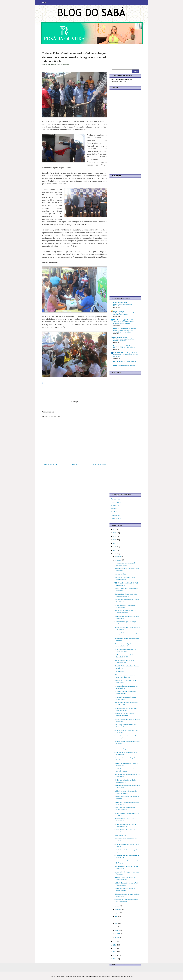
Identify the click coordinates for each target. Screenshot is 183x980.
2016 (115, 948)
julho (116, 916)
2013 (115, 959)
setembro (118, 909)
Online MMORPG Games (102, 976)
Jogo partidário (118, 671)
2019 (115, 553)
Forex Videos (77, 976)
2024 (115, 536)
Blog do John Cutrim (120, 337)
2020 (115, 550)
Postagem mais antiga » (99, 464)
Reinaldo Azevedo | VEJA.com (123, 346)
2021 (115, 547)
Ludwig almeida (116, 518)
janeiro (117, 937)
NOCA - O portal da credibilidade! (124, 365)
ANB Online (114, 509)
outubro (117, 906)
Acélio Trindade (116, 502)
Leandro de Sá (115, 515)
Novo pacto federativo (121, 835)
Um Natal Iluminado (120, 574)
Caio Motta (114, 512)
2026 (115, 529)
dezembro (118, 556)
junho (117, 920)
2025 (115, 533)
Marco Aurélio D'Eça (120, 302)
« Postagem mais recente (50, 464)
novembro (118, 560)
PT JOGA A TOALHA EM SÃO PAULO (123, 347)
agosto (117, 913)
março (117, 930)
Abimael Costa (115, 499)
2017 (115, 945)
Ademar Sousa (115, 505)
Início (44, 2)
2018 (115, 941)
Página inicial (75, 464)
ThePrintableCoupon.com (118, 976)
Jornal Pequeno (118, 311)
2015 (115, 952)
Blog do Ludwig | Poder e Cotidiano (125, 320)
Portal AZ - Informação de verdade (124, 328)
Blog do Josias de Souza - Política (124, 361)
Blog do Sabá (55, 976)
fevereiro (118, 933)
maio (116, 923)
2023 (115, 540)
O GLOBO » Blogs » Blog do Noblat (125, 353)
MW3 (130, 976)
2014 (115, 955)
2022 (115, 543)
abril (116, 927)
